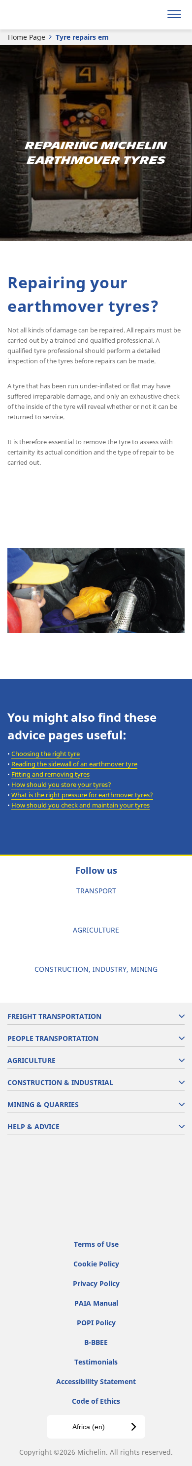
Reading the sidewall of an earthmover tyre (74, 763)
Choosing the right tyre (45, 753)
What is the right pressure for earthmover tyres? (82, 794)
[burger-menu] (174, 14)
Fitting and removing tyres (50, 774)
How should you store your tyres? (61, 784)
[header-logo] (46, 14)
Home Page (26, 37)
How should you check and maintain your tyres (80, 805)
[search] (151, 14)
